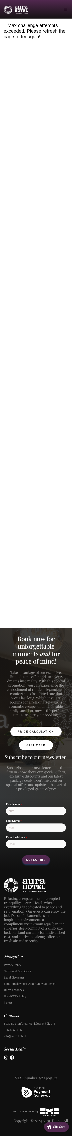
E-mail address (16, 837)
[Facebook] (12, 1057)
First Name (14, 804)
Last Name (14, 820)
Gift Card (35, 745)
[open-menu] (65, 9)
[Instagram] (6, 1057)
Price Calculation (36, 731)
